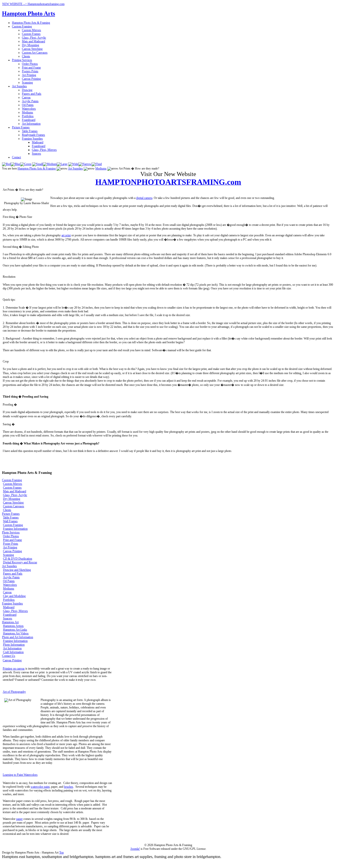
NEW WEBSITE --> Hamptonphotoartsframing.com (33, 4)
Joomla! (135, 849)
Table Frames (30, 131)
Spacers (36, 153)
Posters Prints (30, 71)
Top (61, 852)
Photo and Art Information (17, 637)
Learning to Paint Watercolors (20, 774)
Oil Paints (28, 105)
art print (66, 235)
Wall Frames (10, 521)
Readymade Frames (33, 135)
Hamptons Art (10, 622)
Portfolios (28, 116)
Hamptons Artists (13, 626)
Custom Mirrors (31, 30)
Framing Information (15, 528)
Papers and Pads (31, 93)
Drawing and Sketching (17, 570)
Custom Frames (31, 34)
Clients (26, 56)
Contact (16, 157)
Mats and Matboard (33, 41)
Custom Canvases (13, 506)
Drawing (27, 90)
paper (19, 819)
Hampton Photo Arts (28, 13)
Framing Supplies (32, 138)
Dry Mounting (30, 45)
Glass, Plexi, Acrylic (34, 37)
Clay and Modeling (14, 596)
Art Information (31, 123)
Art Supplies (19, 86)
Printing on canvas (14, 668)
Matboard (37, 142)
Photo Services (11, 532)
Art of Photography (14, 691)
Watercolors (29, 108)
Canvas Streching (32, 49)
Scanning (27, 82)
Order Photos (30, 64)
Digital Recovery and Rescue (20, 562)
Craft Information (13, 652)
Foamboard (28, 120)
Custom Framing (22, 26)
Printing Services (22, 60)
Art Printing (29, 75)
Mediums (27, 112)
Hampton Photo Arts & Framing (31, 22)
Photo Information (14, 644)
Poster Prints (10, 543)
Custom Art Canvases (35, 52)
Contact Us (8, 656)
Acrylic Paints (30, 101)
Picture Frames (21, 127)
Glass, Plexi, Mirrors (44, 150)
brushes (68, 786)
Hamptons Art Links (15, 629)
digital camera (144, 198)
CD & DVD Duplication (17, 558)
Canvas (26, 97)
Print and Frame (31, 67)
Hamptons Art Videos (16, 633)
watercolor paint (40, 786)
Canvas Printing (31, 79)
